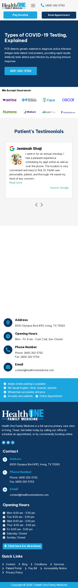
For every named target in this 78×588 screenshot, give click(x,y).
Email (19, 364)
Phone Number (26, 347)
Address (21, 320)
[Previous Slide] (36, 204)
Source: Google (59, 187)
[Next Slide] (42, 204)
